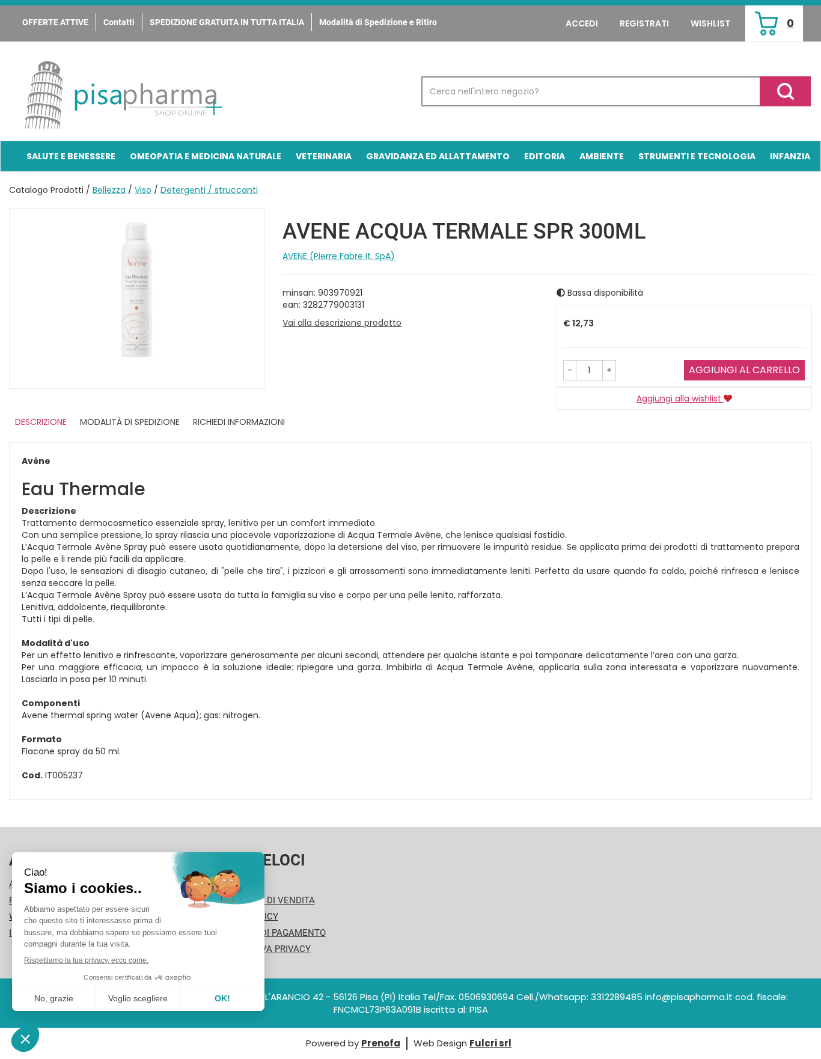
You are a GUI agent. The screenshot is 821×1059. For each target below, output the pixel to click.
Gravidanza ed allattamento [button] (438, 156)
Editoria (544, 156)
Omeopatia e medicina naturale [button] (205, 156)
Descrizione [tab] (41, 422)
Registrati (644, 23)
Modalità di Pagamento (270, 932)
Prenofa (380, 1043)
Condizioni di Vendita (265, 900)
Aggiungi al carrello (744, 370)
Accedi (582, 23)
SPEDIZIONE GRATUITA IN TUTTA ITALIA (227, 22)
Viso (143, 190)
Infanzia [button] (790, 156)
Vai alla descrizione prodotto (341, 323)
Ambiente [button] (601, 156)
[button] (569, 370)
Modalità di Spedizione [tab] (130, 422)
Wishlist (710, 23)
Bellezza (109, 190)
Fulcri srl (490, 1043)
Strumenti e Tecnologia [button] (696, 156)
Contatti (119, 22)
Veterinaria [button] (324, 156)
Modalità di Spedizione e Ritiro (378, 22)
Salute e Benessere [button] (70, 156)
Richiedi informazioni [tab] (239, 422)
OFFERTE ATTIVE (55, 22)
